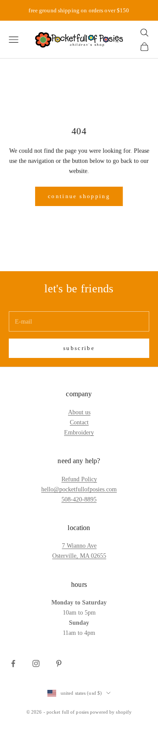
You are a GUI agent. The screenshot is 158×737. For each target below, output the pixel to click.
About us (79, 412)
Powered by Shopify (111, 712)
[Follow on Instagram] (36, 663)
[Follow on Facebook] (13, 663)
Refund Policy (79, 479)
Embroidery (79, 432)
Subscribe (79, 348)
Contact (79, 422)
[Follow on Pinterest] (58, 663)
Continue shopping (79, 196)
